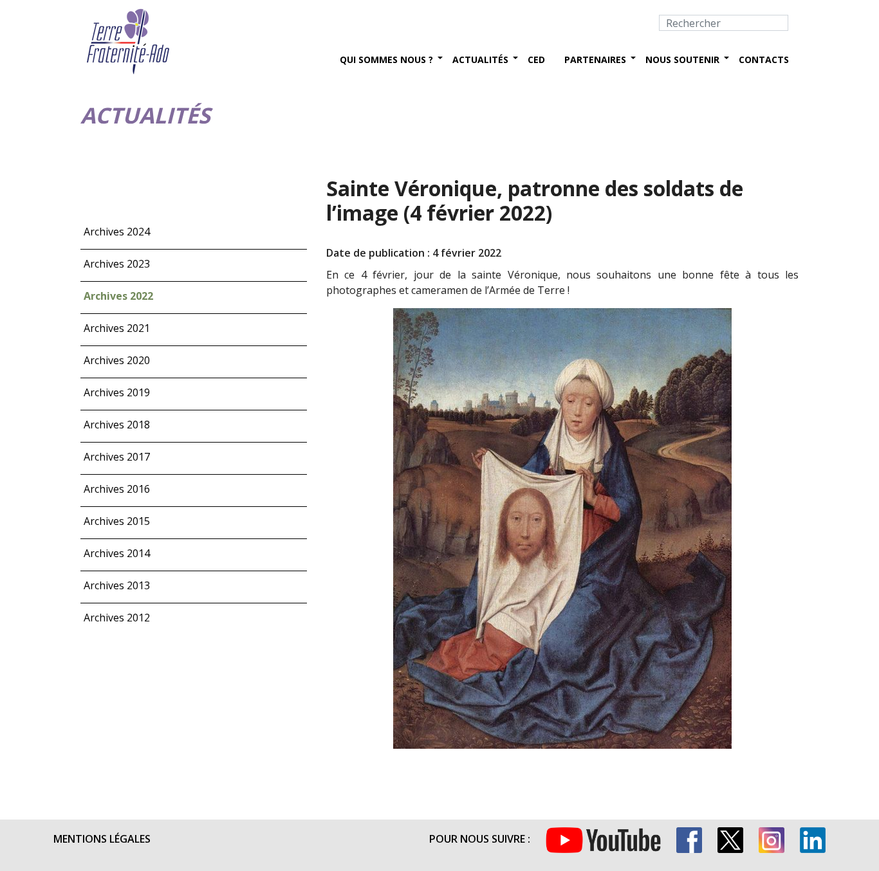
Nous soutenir (682, 59)
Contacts (764, 59)
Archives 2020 (117, 360)
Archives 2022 (118, 296)
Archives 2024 (117, 232)
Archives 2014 (117, 553)
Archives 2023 (117, 264)
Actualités (480, 59)
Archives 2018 (117, 424)
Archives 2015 (117, 521)
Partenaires (595, 59)
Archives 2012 (117, 617)
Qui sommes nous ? (386, 59)
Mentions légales (102, 839)
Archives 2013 (117, 585)
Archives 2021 (117, 328)
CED (536, 59)
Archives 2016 (117, 489)
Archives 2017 (117, 457)
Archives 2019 (117, 392)
